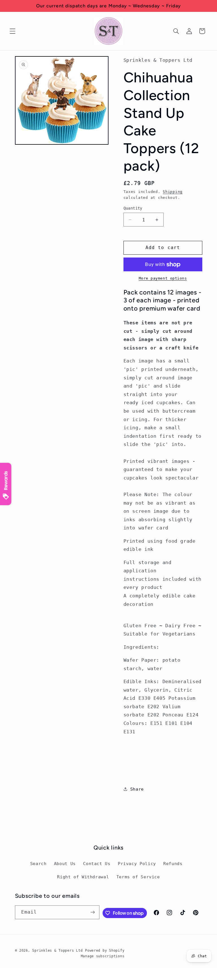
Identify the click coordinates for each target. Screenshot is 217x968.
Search (38, 863)
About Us (65, 863)
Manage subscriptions (103, 956)
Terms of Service (138, 876)
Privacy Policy (137, 863)
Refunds (172, 863)
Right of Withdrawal (83, 876)
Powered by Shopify (104, 950)
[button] (12, 31)
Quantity (132, 208)
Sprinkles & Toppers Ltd (57, 950)
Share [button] (137, 789)
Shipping (173, 192)
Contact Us (96, 863)
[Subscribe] (92, 912)
